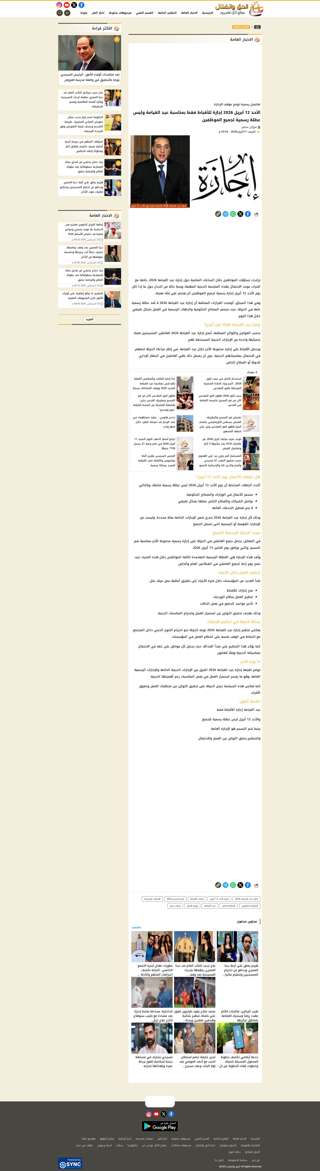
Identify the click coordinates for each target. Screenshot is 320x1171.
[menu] (67, 13)
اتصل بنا (219, 1160)
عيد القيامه (210, 906)
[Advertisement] (195, 73)
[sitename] (160, 1102)
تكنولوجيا (133, 1145)
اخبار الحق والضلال (205, 1145)
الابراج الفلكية (252, 1152)
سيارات (119, 1145)
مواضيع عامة (89, 1138)
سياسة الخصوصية (237, 1160)
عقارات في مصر (84, 1145)
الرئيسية (207, 12)
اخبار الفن (98, 12)
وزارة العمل (192, 906)
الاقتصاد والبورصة (250, 1145)
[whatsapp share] (233, 214)
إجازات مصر (175, 906)
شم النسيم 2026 (175, 899)
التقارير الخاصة (167, 12)
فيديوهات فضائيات (181, 1145)
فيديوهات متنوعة (120, 12)
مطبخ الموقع (107, 1138)
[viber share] (226, 214)
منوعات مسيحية (144, 1138)
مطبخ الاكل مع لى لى (154, 1145)
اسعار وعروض (104, 1145)
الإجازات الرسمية (152, 899)
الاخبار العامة (189, 12)
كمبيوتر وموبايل (227, 1145)
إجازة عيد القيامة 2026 (246, 899)
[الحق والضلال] (257, 27)
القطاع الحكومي (250, 906)
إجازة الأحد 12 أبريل (219, 899)
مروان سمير (249, 127)
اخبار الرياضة (125, 1138)
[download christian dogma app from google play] (160, 1126)
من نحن (256, 1160)
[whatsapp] (218, 214)
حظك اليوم (235, 1152)
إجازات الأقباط (197, 899)
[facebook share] (248, 214)
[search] (59, 13)
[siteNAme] (240, 9)
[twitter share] (240, 214)
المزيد (90, 319)
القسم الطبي (145, 12)
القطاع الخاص (228, 906)
